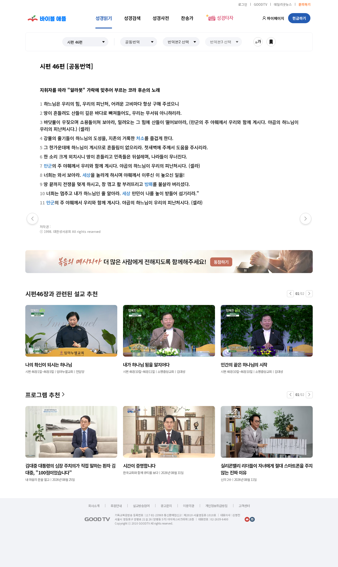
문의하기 (304, 4)
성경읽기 (103, 18)
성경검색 (132, 18)
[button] (85, 41)
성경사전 (160, 18)
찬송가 (187, 18)
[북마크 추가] (271, 41)
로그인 (242, 4)
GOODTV (260, 4)
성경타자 (225, 18)
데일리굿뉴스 (283, 4)
